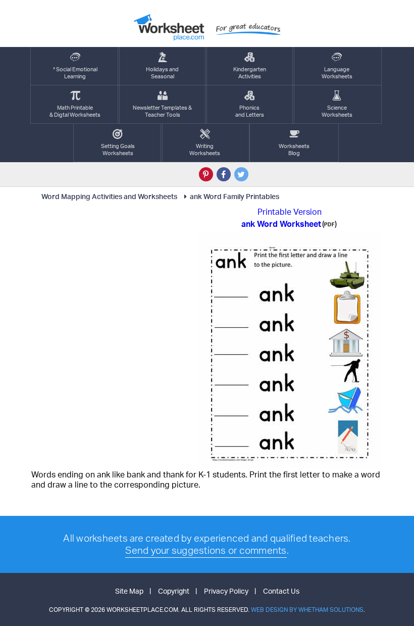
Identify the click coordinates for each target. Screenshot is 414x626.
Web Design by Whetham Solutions (307, 609)
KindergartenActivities (249, 73)
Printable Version (289, 212)
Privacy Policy (226, 591)
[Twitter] (241, 174)
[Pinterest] (206, 174)
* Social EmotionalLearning (75, 73)
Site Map (129, 591)
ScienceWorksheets (337, 111)
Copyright (173, 591)
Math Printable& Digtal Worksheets (74, 111)
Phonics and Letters (249, 111)
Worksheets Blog (294, 149)
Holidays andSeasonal (162, 73)
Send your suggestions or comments (205, 550)
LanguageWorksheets (337, 73)
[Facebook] (224, 174)
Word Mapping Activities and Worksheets (109, 196)
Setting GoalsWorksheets (118, 149)
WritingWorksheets (204, 149)
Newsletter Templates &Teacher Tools (162, 111)
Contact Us (281, 591)
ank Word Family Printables (234, 196)
